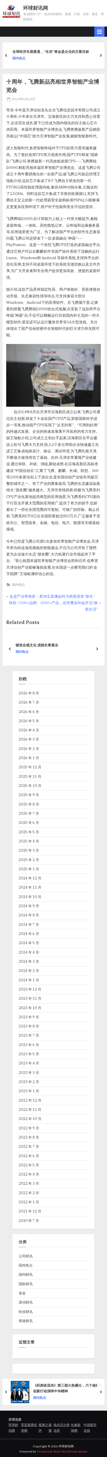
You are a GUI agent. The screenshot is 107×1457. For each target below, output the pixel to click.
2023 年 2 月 (29, 1081)
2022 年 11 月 (30, 1109)
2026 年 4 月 (29, 730)
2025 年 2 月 (29, 859)
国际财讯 (26, 1283)
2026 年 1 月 (29, 757)
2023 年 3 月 (29, 1072)
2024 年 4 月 (29, 952)
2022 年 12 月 (30, 1100)
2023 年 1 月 (29, 1090)
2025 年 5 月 (29, 832)
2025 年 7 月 (29, 813)
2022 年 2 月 (29, 1192)
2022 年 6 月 (29, 1155)
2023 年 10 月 (30, 1007)
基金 (22, 1293)
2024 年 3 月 (29, 961)
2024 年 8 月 (29, 915)
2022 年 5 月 (29, 1165)
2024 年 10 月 (30, 896)
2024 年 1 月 (29, 980)
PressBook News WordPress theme (62, 1451)
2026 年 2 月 (29, 748)
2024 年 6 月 (29, 933)
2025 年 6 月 (29, 822)
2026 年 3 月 (29, 739)
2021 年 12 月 (30, 1211)
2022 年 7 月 (29, 1146)
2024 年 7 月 (29, 924)
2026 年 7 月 (29, 702)
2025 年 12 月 (30, 767)
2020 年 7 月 (29, 1220)
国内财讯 (26, 1274)
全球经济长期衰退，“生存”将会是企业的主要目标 (50, 51)
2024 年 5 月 (29, 942)
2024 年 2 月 (29, 970)
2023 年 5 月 (29, 1054)
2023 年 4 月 (29, 1063)
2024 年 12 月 (30, 878)
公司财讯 (26, 1256)
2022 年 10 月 (30, 1118)
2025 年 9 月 (29, 794)
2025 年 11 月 (30, 776)
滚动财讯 (26, 1302)
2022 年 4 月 (29, 1174)
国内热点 (18, 58)
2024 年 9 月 (29, 905)
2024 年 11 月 (30, 887)
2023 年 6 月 (29, 1044)
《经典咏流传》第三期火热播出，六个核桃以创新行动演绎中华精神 (68, 1388)
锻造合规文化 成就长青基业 (36, 645)
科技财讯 (26, 1311)
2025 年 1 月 (29, 869)
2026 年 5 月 (29, 720)
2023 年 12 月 (30, 989)
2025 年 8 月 (29, 804)
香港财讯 (26, 1320)
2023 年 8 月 (29, 1026)
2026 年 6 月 (29, 711)
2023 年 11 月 (30, 998)
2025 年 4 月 (29, 841)
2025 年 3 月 (29, 850)
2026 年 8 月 (29, 693)
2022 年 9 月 (29, 1128)
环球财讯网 (35, 8)
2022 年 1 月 (29, 1202)
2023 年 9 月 (29, 1017)
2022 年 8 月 (29, 1137)
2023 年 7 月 (29, 1035)
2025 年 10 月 (30, 785)
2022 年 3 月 (29, 1183)
